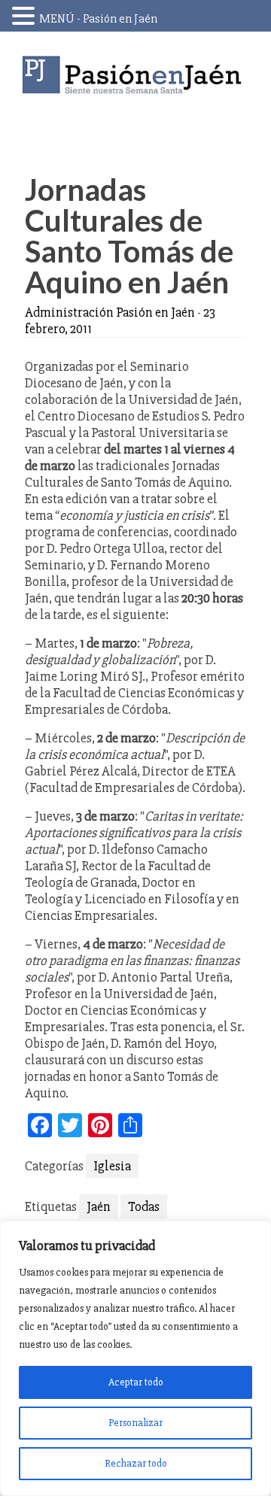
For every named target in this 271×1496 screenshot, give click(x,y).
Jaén (99, 1206)
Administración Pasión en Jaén (110, 312)
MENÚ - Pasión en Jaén (98, 18)
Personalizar (135, 1422)
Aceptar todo (135, 1382)
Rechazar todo (136, 1463)
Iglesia (112, 1166)
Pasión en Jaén (135, 75)
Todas (144, 1206)
